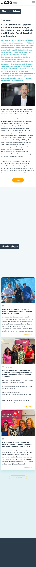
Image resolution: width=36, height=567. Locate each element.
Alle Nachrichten (18, 478)
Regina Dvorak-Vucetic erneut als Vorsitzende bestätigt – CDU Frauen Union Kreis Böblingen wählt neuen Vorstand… (17, 374)
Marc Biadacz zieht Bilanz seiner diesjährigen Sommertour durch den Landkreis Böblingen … (17, 311)
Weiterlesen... (28, 335)
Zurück (18, 180)
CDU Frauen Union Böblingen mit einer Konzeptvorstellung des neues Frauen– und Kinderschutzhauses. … (17, 444)
